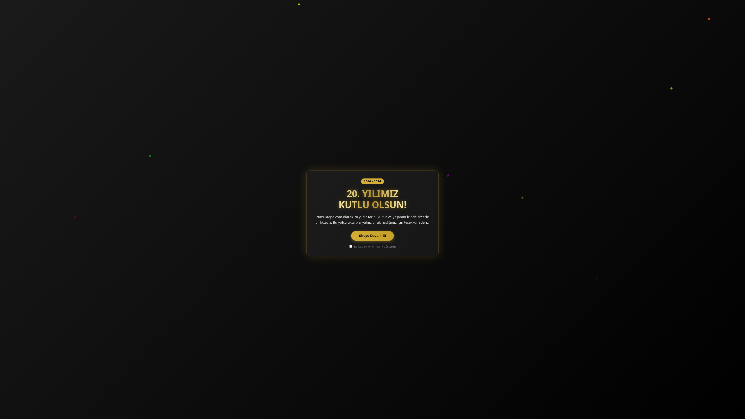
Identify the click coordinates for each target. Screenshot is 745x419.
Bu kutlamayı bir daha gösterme (375, 246)
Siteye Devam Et (372, 236)
